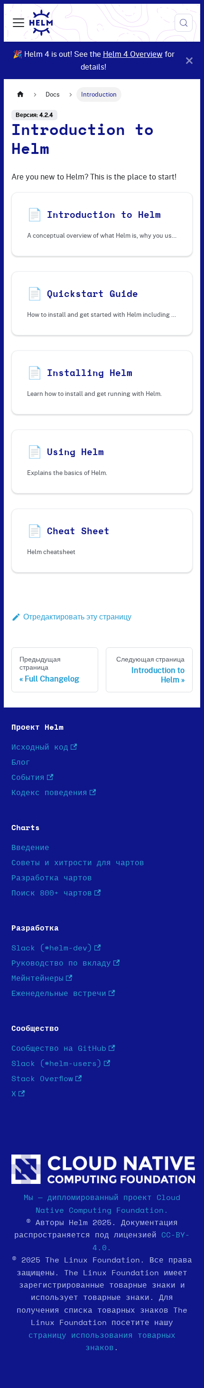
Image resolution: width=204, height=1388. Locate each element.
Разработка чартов (51, 878)
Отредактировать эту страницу (77, 616)
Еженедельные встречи (58, 993)
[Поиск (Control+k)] (184, 23)
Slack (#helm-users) (56, 1063)
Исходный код (39, 747)
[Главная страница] (20, 94)
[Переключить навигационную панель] (18, 23)
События (28, 777)
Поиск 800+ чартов (51, 893)
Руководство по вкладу (61, 963)
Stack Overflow (42, 1079)
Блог (20, 762)
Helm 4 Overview (133, 54)
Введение (30, 847)
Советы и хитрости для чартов (77, 863)
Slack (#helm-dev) (51, 948)
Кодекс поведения (49, 793)
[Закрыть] (189, 60)
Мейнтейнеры (37, 978)
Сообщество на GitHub (58, 1048)
